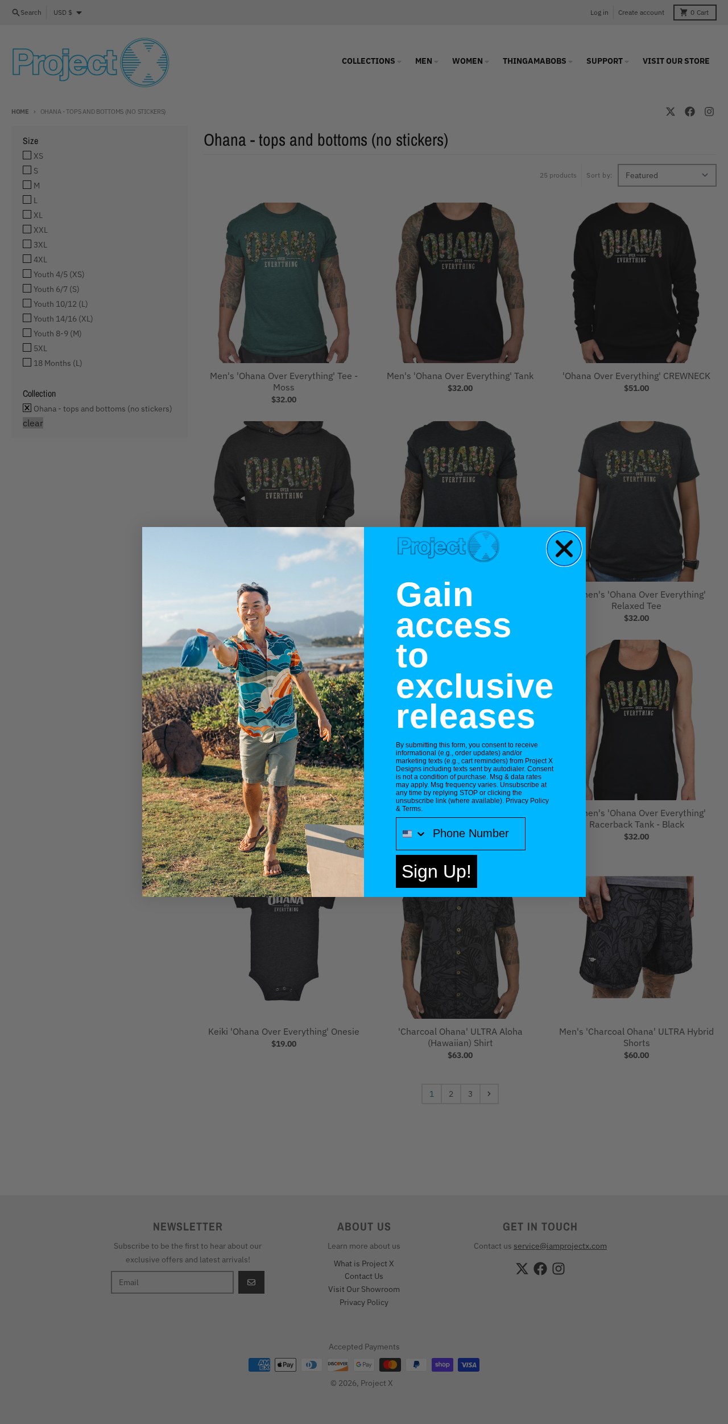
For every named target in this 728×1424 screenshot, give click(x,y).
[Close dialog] (564, 549)
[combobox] (411, 834)
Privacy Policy (527, 801)
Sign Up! (436, 871)
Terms (411, 809)
